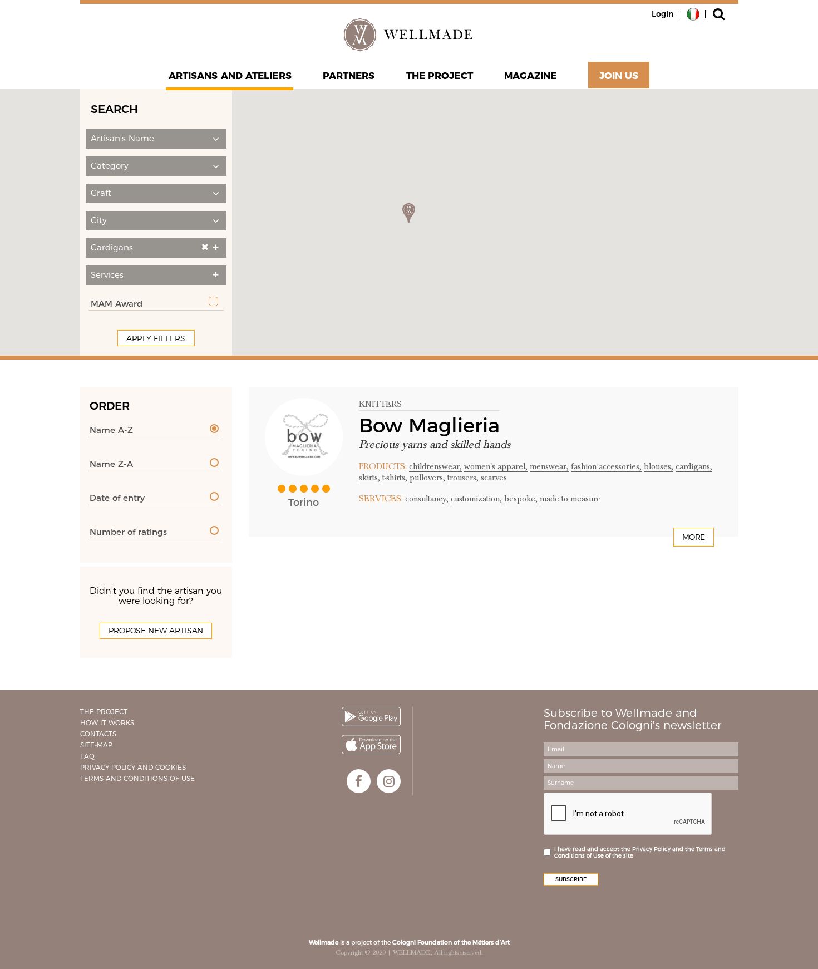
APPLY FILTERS (156, 338)
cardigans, (694, 466)
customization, (476, 499)
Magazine (530, 75)
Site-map (96, 745)
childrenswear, (435, 466)
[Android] (371, 716)
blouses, (658, 466)
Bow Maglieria (429, 425)
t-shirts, (394, 478)
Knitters (380, 404)
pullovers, (427, 478)
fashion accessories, (606, 466)
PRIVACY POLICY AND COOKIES (133, 767)
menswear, (549, 466)
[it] (693, 13)
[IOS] (371, 744)
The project (439, 75)
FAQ (87, 756)
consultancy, (427, 499)
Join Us (619, 75)
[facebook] (359, 781)
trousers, (463, 478)
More (693, 537)
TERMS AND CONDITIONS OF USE (137, 778)
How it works (107, 723)
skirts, (369, 478)
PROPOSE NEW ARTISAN (156, 631)
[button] (156, 139)
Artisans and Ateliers (230, 75)
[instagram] (389, 781)
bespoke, (521, 499)
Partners (349, 75)
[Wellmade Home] (409, 34)
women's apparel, (496, 466)
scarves (494, 478)
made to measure (570, 499)
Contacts (98, 734)
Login (662, 14)
